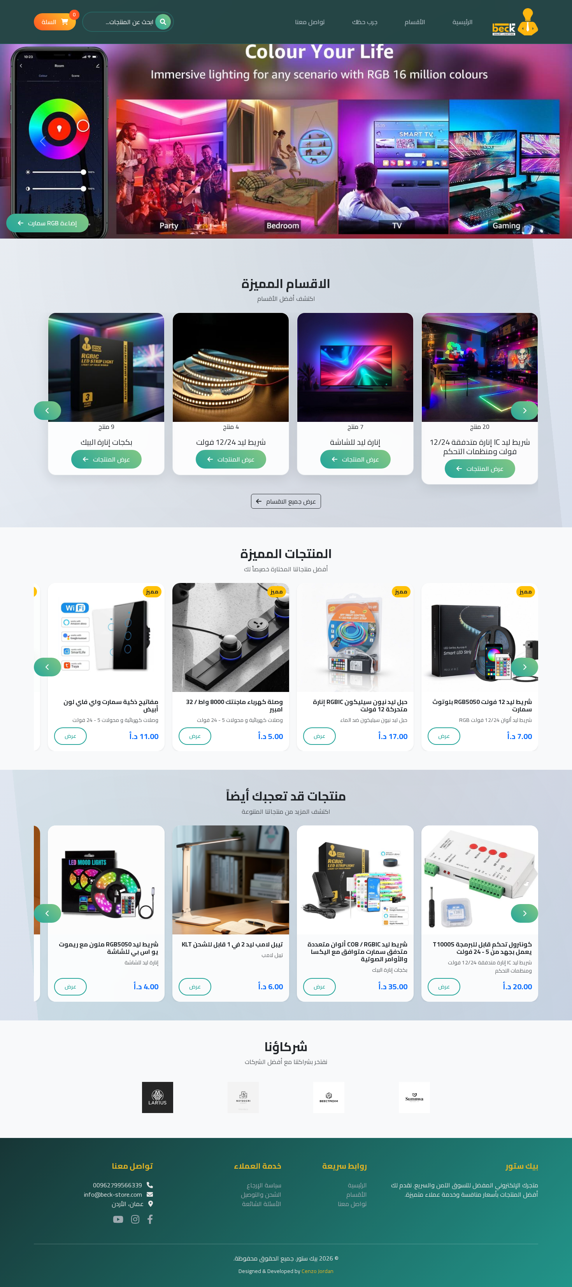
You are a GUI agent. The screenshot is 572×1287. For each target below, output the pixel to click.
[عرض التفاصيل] (471, 637)
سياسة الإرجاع (264, 1185)
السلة (59, 20)
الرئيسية (463, 22)
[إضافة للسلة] (488, 637)
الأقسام (415, 22)
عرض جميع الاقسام (290, 501)
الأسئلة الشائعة (261, 1204)
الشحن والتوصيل (261, 1194)
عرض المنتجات (484, 468)
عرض (444, 736)
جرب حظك (364, 22)
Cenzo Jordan (317, 1271)
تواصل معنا (310, 22)
